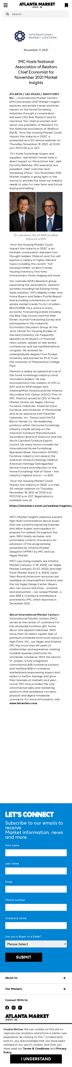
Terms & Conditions (36, 1048)
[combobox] (36, 14)
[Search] (7, 14)
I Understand (36, 1059)
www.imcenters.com (23, 703)
